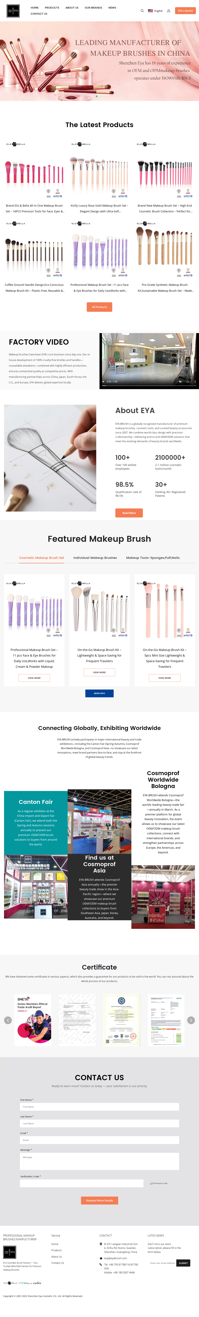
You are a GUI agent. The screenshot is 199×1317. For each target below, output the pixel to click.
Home (54, 1244)
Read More (129, 513)
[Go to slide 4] (102, 96)
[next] (191, 1020)
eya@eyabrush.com (115, 1258)
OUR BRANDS (93, 7)
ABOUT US (72, 7)
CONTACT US (39, 13)
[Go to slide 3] (99, 96)
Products (56, 1250)
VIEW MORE (34, 677)
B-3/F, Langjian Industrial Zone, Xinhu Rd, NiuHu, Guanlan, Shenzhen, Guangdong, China (121, 1248)
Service (55, 1235)
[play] (149, 361)
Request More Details (99, 1200)
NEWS (112, 7)
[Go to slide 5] (105, 96)
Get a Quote (185, 10)
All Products (99, 307)
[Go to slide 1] (94, 96)
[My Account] (168, 10)
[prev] (8, 1020)
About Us (56, 1256)
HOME (35, 7)
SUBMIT (183, 1263)
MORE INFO (99, 693)
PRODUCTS (52, 7)
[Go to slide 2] (96, 96)
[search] (142, 11)
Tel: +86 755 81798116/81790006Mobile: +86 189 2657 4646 (121, 1268)
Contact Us (57, 1263)
